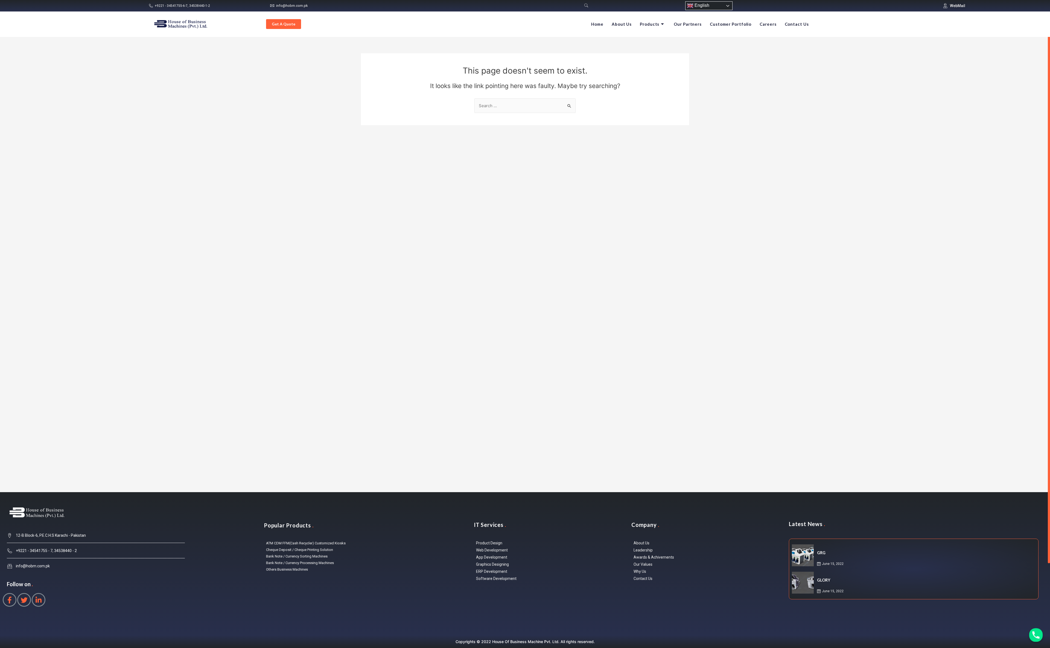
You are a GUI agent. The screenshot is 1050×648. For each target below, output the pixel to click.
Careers (768, 24)
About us (622, 24)
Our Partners (688, 24)
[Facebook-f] (9, 600)
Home (597, 24)
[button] (283, 24)
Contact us (797, 24)
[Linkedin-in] (38, 600)
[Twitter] (24, 600)
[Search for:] (525, 105)
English (701, 5)
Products (649, 24)
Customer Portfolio (730, 24)
